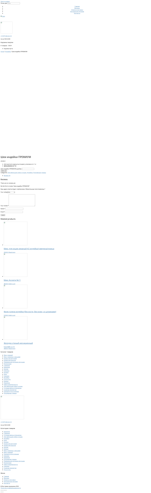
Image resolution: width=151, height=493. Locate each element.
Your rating (4, 192)
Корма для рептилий (10, 359)
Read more (12, 252)
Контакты (77, 13)
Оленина (6, 371)
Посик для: (4, 3)
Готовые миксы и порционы (12, 388)
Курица (6, 381)
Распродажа (7, 364)
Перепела (7, 383)
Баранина (7, 367)
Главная (77, 6)
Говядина (7, 365)
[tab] (77, 175)
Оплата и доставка (77, 10)
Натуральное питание (77, 11)
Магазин (77, 8)
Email (3, 212)
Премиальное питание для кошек (14, 362)
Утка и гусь (7, 379)
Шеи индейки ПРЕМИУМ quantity (11, 169)
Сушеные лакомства (10, 390)
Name (3, 209)
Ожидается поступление (11, 391)
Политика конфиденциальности (11, 488)
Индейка (8, 51)
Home (2, 51)
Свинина (6, 376)
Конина (6, 372)
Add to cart (3, 171)
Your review (5, 206)
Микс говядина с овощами (12, 357)
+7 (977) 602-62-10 (6, 36)
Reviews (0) (7, 175)
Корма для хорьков (10, 360)
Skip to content (5, 1)
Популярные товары (39, 172)
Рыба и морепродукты (11, 385)
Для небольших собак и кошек (17, 172)
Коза (5, 374)
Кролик (6, 369)
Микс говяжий (8, 355)
